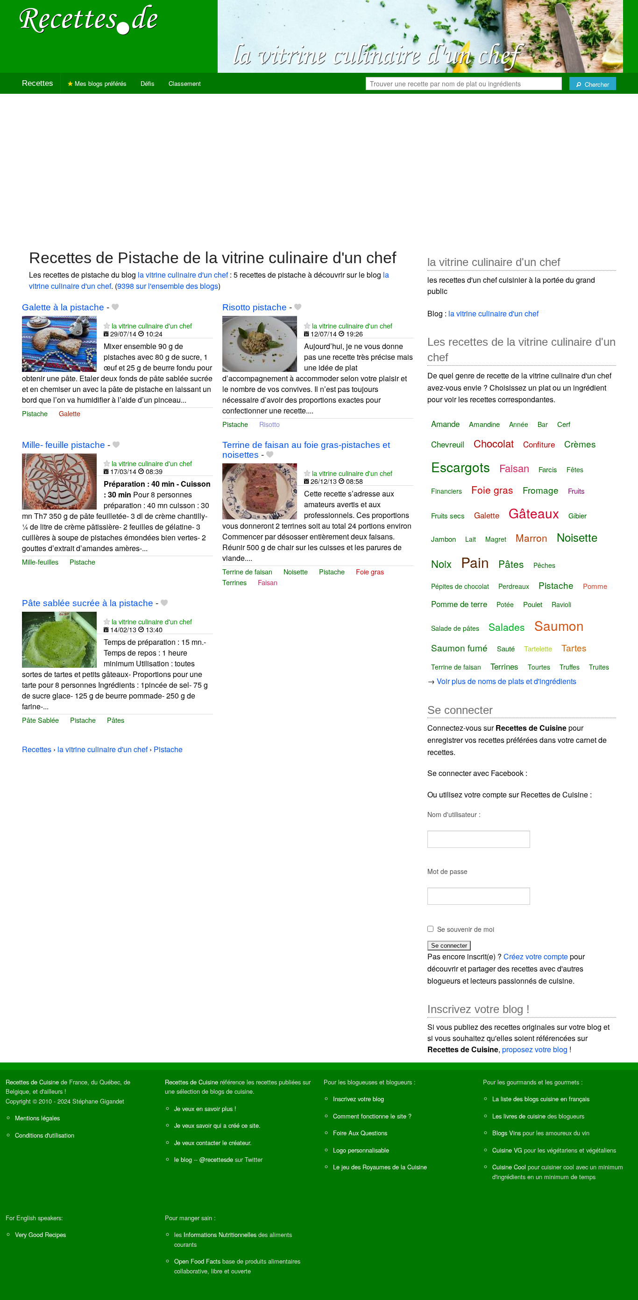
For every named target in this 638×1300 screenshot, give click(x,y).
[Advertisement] (319, 166)
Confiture (539, 444)
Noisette (296, 571)
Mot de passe (447, 871)
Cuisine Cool (509, 1166)
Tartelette (538, 648)
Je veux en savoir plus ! (205, 1108)
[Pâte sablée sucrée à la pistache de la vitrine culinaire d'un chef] (59, 638)
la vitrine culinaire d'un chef (183, 274)
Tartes (574, 647)
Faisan (267, 582)
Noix (441, 563)
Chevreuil (447, 444)
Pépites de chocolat (460, 586)
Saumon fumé (459, 647)
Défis (148, 83)
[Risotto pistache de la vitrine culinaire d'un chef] (259, 342)
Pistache (35, 413)
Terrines (234, 582)
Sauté (506, 648)
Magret (495, 539)
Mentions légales (37, 1117)
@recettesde (216, 1159)
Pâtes (115, 720)
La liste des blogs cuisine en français (540, 1098)
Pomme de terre (459, 603)
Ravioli (561, 604)
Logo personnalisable (361, 1150)
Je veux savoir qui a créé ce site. (217, 1125)
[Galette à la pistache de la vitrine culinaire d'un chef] (59, 342)
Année (518, 424)
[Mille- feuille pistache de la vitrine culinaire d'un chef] (59, 480)
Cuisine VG (507, 1150)
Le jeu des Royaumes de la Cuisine (380, 1166)
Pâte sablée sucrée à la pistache (87, 603)
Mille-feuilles (40, 561)
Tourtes (539, 666)
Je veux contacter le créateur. (213, 1142)
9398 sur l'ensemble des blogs (167, 285)
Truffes (570, 666)
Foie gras (370, 571)
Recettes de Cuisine (32, 1081)
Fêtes (575, 469)
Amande (445, 423)
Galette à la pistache (63, 307)
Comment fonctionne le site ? (372, 1115)
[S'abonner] (107, 325)
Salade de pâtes (455, 628)
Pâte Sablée (40, 720)
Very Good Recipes (40, 1234)
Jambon (443, 539)
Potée (505, 604)
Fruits (576, 491)
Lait (470, 539)
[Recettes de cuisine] (89, 19)
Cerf (563, 424)
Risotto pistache (254, 307)
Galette (69, 413)
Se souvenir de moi (465, 929)
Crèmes (580, 443)
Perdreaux (513, 586)
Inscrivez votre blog (358, 1098)
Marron (531, 538)
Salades (507, 627)
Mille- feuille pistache (63, 445)
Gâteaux (534, 512)
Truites (599, 666)
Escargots (460, 466)
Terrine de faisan (247, 571)
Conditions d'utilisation (44, 1135)
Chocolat (494, 443)
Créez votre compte (535, 956)
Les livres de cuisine (519, 1115)
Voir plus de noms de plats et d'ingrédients (506, 681)
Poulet (532, 604)
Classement (185, 83)
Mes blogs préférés (100, 83)
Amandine (484, 424)
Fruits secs (448, 515)
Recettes (37, 83)
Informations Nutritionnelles (220, 1234)
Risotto (269, 424)
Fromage (541, 489)
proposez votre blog (534, 1049)
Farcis (548, 469)
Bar (543, 424)
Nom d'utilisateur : (454, 814)
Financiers (446, 491)
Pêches (544, 565)
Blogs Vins (506, 1132)
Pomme (595, 586)
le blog (183, 1159)
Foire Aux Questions (360, 1132)
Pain (475, 562)
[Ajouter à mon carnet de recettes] (115, 307)
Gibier (577, 515)
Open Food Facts (197, 1261)
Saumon (559, 625)
